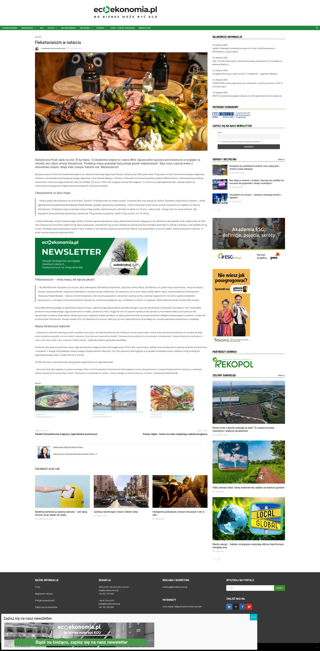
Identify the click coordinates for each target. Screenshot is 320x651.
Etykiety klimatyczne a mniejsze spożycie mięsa (53, 412)
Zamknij (253, 617)
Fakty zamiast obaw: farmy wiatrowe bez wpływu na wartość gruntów (248, 487)
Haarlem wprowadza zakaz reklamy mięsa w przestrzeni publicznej (118, 412)
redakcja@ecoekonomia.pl (174, 586)
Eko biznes (85, 28)
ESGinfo (100, 28)
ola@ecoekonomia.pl (108, 590)
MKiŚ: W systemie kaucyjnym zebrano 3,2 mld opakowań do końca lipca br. (247, 95)
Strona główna (9, 28)
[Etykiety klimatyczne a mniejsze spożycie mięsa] (62, 398)
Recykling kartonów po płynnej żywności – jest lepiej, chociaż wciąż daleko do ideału (61, 513)
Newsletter (144, 28)
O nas (37, 586)
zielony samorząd (224, 375)
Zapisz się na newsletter (46, 607)
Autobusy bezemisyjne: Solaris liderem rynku (116, 511)
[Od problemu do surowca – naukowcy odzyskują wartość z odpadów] (220, 195)
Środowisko (27, 28)
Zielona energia (68, 28)
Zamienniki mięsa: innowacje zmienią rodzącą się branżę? (171, 412)
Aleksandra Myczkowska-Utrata (54, 48)
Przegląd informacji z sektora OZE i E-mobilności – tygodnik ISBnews (244, 73)
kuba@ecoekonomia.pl (109, 603)
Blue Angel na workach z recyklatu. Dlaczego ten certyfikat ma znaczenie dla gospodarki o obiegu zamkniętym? (256, 182)
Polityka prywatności (45, 600)
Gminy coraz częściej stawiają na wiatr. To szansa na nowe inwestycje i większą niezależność (243, 429)
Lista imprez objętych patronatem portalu (182, 606)
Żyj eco (51, 28)
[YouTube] (249, 607)
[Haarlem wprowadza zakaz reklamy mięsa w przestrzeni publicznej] (120, 398)
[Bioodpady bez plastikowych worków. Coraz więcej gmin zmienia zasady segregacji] (220, 166)
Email (219, 132)
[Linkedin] (229, 607)
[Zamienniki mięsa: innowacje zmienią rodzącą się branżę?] (178, 398)
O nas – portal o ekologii (123, 28)
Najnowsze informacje (227, 36)
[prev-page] (214, 210)
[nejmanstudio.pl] (199, 12)
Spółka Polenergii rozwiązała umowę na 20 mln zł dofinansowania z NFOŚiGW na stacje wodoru (244, 50)
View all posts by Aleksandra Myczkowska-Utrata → (75, 454)
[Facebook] (243, 607)
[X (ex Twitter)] (236, 607)
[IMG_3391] (231, 306)
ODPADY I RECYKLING (224, 159)
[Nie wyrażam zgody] (317, 647)
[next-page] (218, 210)
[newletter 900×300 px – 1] (91, 256)
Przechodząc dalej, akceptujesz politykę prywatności (240, 141)
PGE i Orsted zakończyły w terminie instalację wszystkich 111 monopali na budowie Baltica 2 (247, 63)
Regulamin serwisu (44, 593)
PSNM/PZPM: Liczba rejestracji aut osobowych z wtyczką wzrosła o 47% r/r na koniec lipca (247, 85)
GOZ (42, 28)
